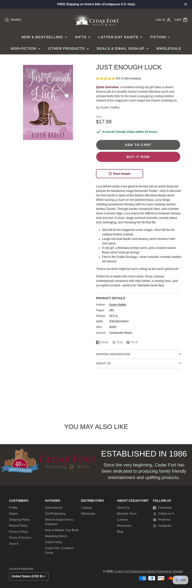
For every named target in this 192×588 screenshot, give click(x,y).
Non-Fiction (23, 48)
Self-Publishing (55, 513)
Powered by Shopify (169, 571)
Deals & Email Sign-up (121, 48)
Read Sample (121, 173)
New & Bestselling (42, 37)
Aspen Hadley (110, 107)
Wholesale (168, 48)
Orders (13, 513)
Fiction (158, 37)
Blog (120, 531)
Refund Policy (18, 525)
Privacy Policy (18, 531)
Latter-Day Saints (118, 37)
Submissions (53, 507)
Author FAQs (53, 542)
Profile (13, 507)
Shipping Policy (19, 519)
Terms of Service (20, 537)
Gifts (80, 37)
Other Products (66, 48)
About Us (123, 507)
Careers (122, 519)
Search (14, 543)
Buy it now (138, 157)
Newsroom (124, 525)
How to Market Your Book (62, 530)
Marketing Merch (56, 536)
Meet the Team (126, 513)
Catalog (86, 507)
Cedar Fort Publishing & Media (134, 571)
